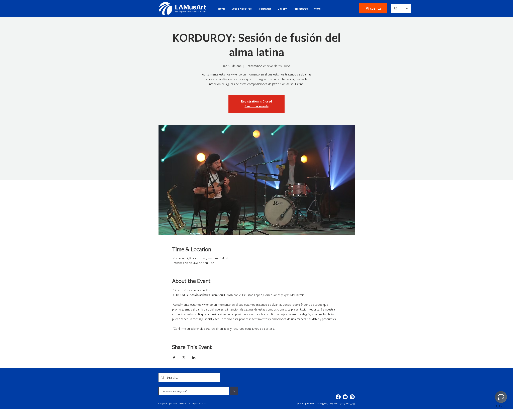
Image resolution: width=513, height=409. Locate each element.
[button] (373, 8)
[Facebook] (338, 396)
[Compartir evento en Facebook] (174, 357)
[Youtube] (345, 396)
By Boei (500, 406)
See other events (257, 106)
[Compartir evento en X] (184, 357)
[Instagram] (352, 396)
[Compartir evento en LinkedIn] (194, 357)
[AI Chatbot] (501, 397)
